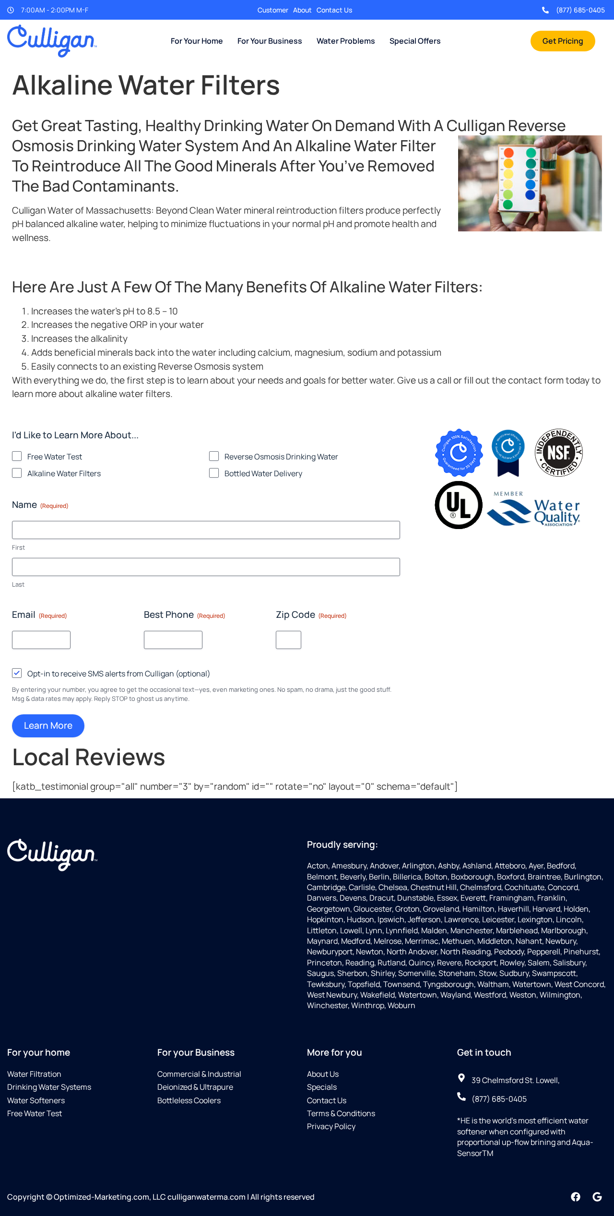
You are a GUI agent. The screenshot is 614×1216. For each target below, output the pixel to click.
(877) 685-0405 (580, 9)
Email (39, 614)
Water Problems (346, 41)
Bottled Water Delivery (263, 473)
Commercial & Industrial (199, 1074)
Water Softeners (36, 1100)
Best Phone (184, 614)
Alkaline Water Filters (64, 473)
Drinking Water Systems (49, 1087)
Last (18, 584)
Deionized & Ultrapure (195, 1087)
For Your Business (269, 41)
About (302, 9)
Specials (322, 1087)
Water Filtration (34, 1074)
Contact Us (334, 9)
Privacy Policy (331, 1126)
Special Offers (415, 41)
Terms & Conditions (341, 1113)
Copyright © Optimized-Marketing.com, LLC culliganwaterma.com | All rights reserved (161, 1197)
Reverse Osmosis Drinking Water (281, 456)
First (18, 547)
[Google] (597, 1196)
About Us (323, 1074)
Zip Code (311, 614)
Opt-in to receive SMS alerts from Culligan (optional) (119, 673)
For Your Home (197, 41)
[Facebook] (575, 1196)
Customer (273, 9)
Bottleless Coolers (189, 1100)
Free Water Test (54, 456)
